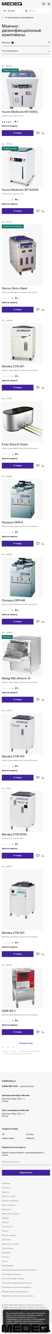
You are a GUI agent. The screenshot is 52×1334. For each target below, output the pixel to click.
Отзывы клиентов (10, 1201)
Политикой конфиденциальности (32, 1323)
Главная (4, 1051)
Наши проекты (9, 1205)
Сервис (5, 1218)
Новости (6, 1192)
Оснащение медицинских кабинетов (19, 1270)
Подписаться (26, 1173)
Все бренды (7, 1266)
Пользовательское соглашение (16, 1287)
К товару (18, 133)
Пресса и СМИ (8, 1196)
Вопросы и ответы (10, 1244)
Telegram (30, 1138)
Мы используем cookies (13, 1279)
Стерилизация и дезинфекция (30, 1051)
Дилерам (6, 1253)
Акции (5, 1261)
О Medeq (6, 1183)
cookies (28, 1313)
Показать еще (26, 1043)
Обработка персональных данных (17, 1296)
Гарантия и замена (10, 1214)
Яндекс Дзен (8, 1138)
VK (3, 1134)
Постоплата (7, 1227)
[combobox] (26, 52)
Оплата (5, 1222)
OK (42, 1328)
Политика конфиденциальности (17, 1283)
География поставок (11, 1274)
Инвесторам (7, 1248)
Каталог (13, 1051)
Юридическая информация (15, 1292)
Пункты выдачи (9, 1235)
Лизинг (5, 1231)
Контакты (6, 1188)
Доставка (6, 1240)
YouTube (29, 1134)
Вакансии (6, 1209)
